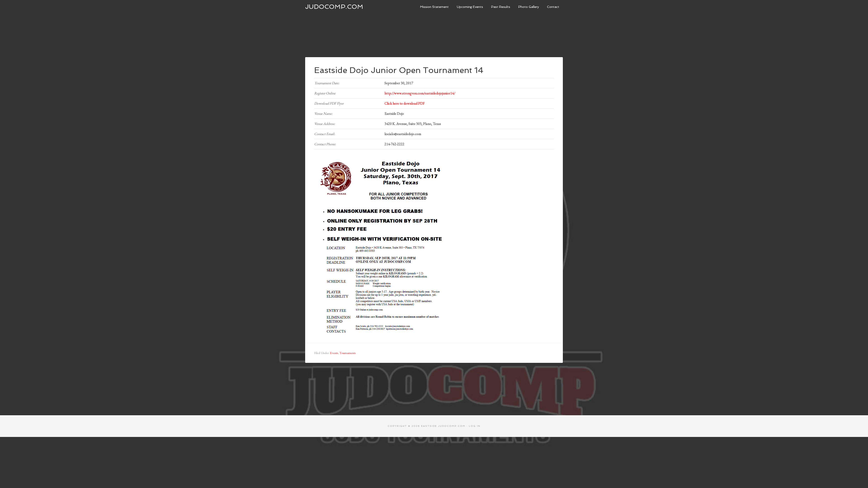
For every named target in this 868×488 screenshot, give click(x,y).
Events (334, 353)
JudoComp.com (334, 6)
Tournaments (348, 353)
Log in (474, 426)
